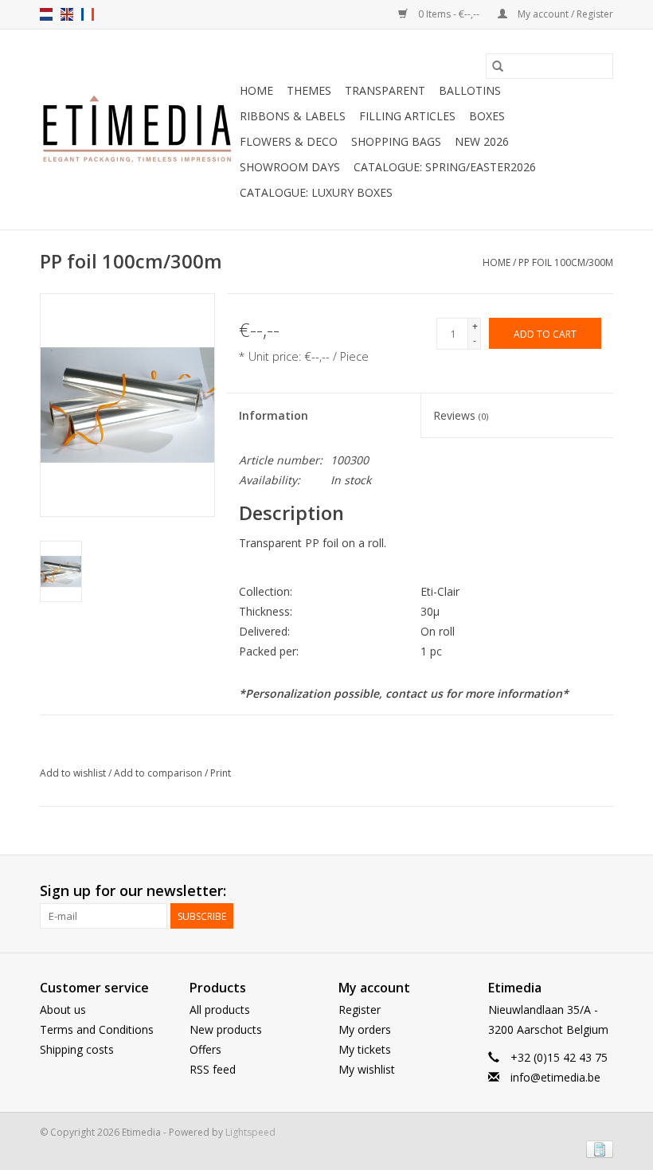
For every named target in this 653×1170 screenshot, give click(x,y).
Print (220, 773)
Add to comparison (159, 773)
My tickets (364, 1049)
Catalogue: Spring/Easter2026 (445, 166)
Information (273, 415)
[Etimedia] (137, 130)
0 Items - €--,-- (449, 14)
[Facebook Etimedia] (572, 891)
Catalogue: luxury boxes (316, 192)
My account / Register (564, 14)
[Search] (498, 66)
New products (226, 1029)
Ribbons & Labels (293, 115)
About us (63, 1009)
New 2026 (482, 141)
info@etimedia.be (555, 1077)
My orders (364, 1029)
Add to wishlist (74, 773)
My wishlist (366, 1069)
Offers (205, 1049)
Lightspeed (250, 1132)
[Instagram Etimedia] (600, 891)
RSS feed (213, 1069)
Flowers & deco (289, 141)
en (67, 14)
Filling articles (407, 115)
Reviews (460, 415)
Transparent (385, 90)
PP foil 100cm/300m (565, 262)
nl (46, 14)
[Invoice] (597, 1148)
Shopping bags (396, 141)
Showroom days (290, 166)
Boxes (487, 115)
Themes (309, 90)
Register (359, 1009)
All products (220, 1009)
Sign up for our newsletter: (133, 890)
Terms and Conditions (97, 1029)
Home (256, 90)
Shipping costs (77, 1049)
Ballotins (470, 90)
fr (87, 14)
